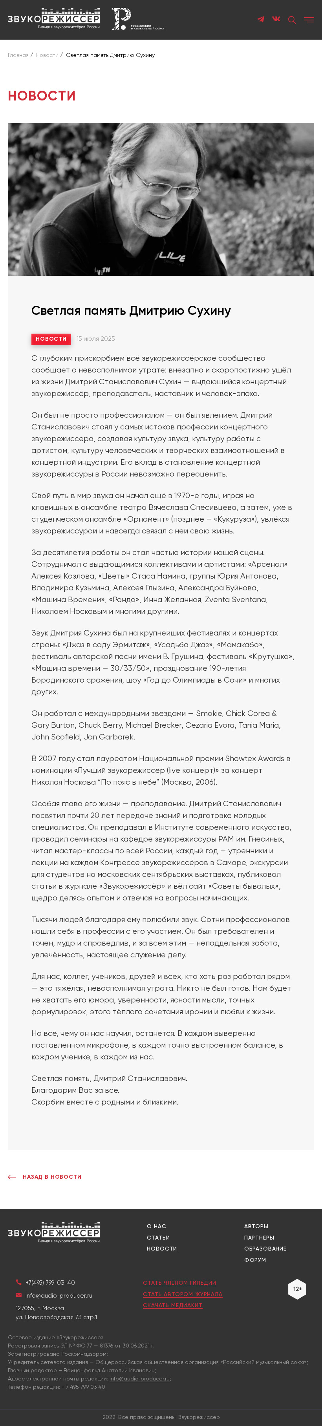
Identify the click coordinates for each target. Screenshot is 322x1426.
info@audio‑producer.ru (140, 1379)
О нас (156, 1226)
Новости (51, 339)
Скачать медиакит (172, 1305)
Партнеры (259, 1238)
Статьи (158, 1238)
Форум (255, 1260)
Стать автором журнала (183, 1294)
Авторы (256, 1226)
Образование (265, 1249)
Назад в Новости (52, 1177)
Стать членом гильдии (179, 1283)
